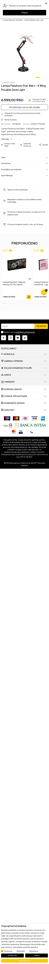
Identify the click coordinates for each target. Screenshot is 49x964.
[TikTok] (24, 337)
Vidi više (5, 139)
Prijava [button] (25, 12)
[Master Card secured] (14, 431)
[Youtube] (17, 337)
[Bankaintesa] (30, 425)
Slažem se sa (19, 332)
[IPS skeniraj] (31, 431)
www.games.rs (15, 463)
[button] (9, 144)
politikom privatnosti (25, 332)
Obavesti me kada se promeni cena (39, 100)
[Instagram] (10, 337)
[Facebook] (3, 337)
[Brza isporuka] (11, 250)
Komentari (6, 163)
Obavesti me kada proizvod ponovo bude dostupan (22, 114)
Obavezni (8, 951)
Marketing (33, 951)
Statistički (21, 951)
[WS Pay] (7, 425)
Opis (3, 157)
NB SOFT (34, 463)
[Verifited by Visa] (21, 431)
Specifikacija (7, 175)
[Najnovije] (5, 250)
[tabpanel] (24, 53)
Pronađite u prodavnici (11, 169)
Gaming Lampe (8, 82)
